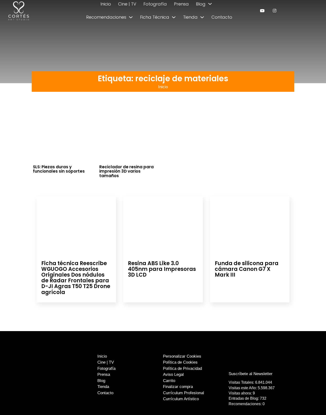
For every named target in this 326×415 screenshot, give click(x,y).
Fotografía (155, 4)
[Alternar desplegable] (210, 4)
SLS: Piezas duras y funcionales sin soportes (59, 169)
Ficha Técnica (154, 17)
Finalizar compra (178, 386)
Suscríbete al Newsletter (251, 373)
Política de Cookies (180, 362)
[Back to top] (311, 402)
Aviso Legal (173, 374)
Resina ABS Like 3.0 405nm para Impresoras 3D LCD (162, 269)
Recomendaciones (106, 17)
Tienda (190, 17)
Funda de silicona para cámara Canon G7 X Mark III (247, 269)
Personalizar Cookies (182, 356)
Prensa (181, 4)
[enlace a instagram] (274, 10)
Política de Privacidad (182, 368)
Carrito (169, 380)
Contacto (221, 17)
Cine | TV (127, 4)
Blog (200, 4)
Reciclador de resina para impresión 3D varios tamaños (126, 171)
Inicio (105, 4)
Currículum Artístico (181, 399)
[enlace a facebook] (247, 364)
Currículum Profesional (183, 393)
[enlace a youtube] (262, 10)
